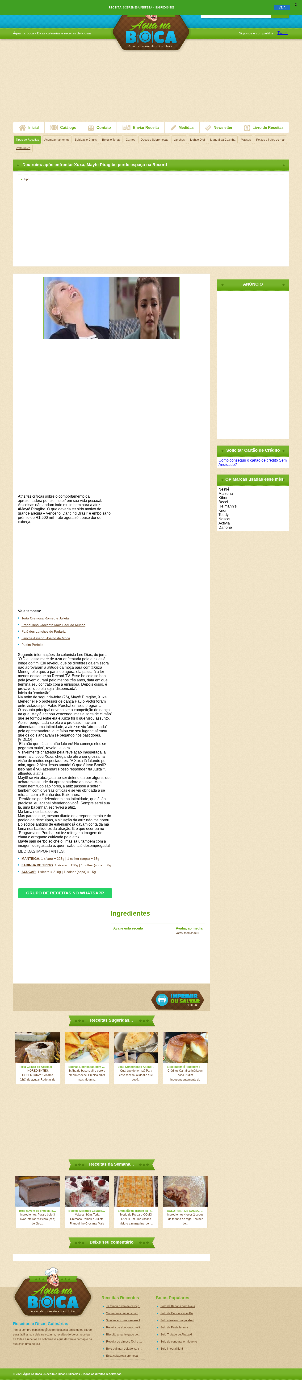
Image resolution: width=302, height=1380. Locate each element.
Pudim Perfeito (32, 645)
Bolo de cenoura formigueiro (178, 1341)
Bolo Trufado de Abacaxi (176, 1334)
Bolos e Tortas (111, 139)
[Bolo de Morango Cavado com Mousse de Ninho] (87, 1191)
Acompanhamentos (56, 139)
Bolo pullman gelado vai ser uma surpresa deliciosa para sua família (125, 1348)
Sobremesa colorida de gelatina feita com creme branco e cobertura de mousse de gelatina (125, 1313)
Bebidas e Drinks (86, 139)
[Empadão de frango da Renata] (136, 1191)
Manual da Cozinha (222, 139)
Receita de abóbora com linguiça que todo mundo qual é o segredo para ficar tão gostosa (125, 1327)
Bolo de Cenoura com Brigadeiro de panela (179, 1313)
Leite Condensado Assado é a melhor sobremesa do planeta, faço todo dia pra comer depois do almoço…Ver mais (136, 1067)
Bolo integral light (171, 1348)
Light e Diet (197, 139)
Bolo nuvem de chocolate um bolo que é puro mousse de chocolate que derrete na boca (37, 1210)
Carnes (130, 139)
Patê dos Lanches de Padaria (43, 631)
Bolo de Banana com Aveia (177, 1306)
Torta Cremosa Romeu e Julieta (45, 618)
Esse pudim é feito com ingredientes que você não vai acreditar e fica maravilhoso (185, 1067)
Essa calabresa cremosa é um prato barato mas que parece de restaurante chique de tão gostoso (125, 1355)
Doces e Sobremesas (154, 139)
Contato (103, 128)
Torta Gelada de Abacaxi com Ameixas (37, 1067)
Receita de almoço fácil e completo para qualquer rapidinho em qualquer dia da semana (125, 1341)
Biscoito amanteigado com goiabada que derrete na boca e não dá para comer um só (125, 1334)
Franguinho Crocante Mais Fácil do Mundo (53, 625)
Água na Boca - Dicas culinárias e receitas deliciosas (151, 27)
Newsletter (223, 128)
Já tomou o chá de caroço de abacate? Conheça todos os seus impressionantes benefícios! (125, 1306)
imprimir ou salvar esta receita (177, 1000)
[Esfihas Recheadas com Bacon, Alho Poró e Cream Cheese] (87, 1047)
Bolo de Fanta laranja (174, 1327)
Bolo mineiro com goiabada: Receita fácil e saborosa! (179, 1320)
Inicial (33, 128)
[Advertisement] (151, 89)
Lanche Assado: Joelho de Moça (45, 638)
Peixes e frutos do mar (270, 139)
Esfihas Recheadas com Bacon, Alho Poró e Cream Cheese (86, 1067)
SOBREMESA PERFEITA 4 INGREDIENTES (149, 7)
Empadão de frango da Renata (136, 1210)
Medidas (186, 128)
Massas (246, 139)
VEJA (282, 7)
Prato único (23, 148)
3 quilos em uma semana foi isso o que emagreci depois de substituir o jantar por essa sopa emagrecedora (125, 1320)
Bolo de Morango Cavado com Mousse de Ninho (86, 1210)
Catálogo (68, 128)
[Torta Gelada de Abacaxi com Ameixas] (37, 1047)
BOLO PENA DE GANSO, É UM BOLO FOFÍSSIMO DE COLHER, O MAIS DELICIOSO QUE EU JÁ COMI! (185, 1210)
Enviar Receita (146, 128)
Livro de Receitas (268, 128)
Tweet (282, 33)
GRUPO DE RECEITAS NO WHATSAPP (65, 893)
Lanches (179, 139)
